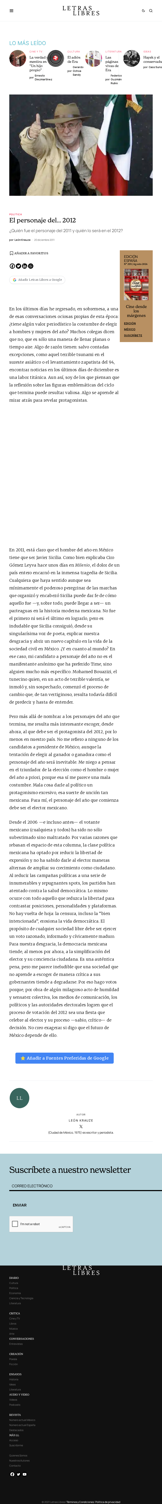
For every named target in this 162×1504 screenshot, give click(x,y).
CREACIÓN (16, 1354)
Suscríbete (133, 335)
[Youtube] (24, 1474)
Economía (15, 1293)
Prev (125, 296)
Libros (12, 1323)
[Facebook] (12, 266)
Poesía (13, 1359)
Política (15, 214)
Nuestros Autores (19, 1460)
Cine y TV (36, 51)
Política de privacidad (107, 1502)
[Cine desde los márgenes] (136, 286)
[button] (13, 10)
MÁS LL (14, 1435)
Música (13, 1328)
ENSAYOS (15, 1374)
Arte (11, 1334)
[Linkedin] (24, 266)
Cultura (74, 51)
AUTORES (112, 1147)
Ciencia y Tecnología (21, 1298)
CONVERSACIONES (21, 1338)
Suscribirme (16, 1445)
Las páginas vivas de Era (112, 63)
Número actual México (22, 1420)
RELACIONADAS (41, 1147)
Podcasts (14, 1405)
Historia (13, 1379)
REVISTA (15, 1414)
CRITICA (14, 1313)
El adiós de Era (74, 59)
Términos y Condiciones (80, 1502)
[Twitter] (18, 266)
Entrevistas (16, 1344)
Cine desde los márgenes (136, 311)
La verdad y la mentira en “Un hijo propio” (41, 63)
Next (147, 296)
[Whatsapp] (30, 266)
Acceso (13, 1440)
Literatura (113, 51)
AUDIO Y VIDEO (19, 1394)
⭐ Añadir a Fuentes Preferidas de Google (64, 1058)
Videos (13, 1399)
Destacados (16, 1430)
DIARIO (14, 1277)
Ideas (147, 51)
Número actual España (22, 1425)
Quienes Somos (18, 1455)
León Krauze (81, 1120)
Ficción (13, 1364)
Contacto (15, 1465)
